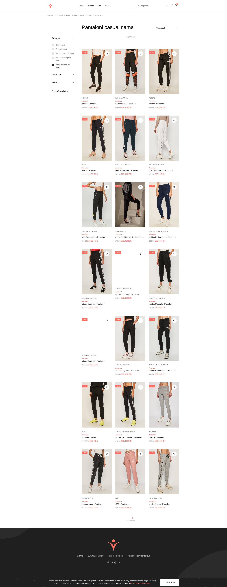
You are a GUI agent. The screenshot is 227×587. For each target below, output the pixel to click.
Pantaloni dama (78, 15)
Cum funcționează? (96, 556)
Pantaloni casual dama (94, 15)
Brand (54, 82)
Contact (80, 556)
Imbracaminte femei (62, 15)
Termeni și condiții (115, 556)
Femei (81, 6)
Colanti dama (61, 49)
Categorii (56, 38)
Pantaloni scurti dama (65, 53)
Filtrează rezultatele (60, 91)
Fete (99, 6)
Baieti (107, 6)
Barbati (91, 6)
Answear (85, 101)
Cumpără (98, 92)
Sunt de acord (169, 582)
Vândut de (56, 74)
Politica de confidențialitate (139, 556)
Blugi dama (60, 45)
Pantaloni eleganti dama (63, 59)
